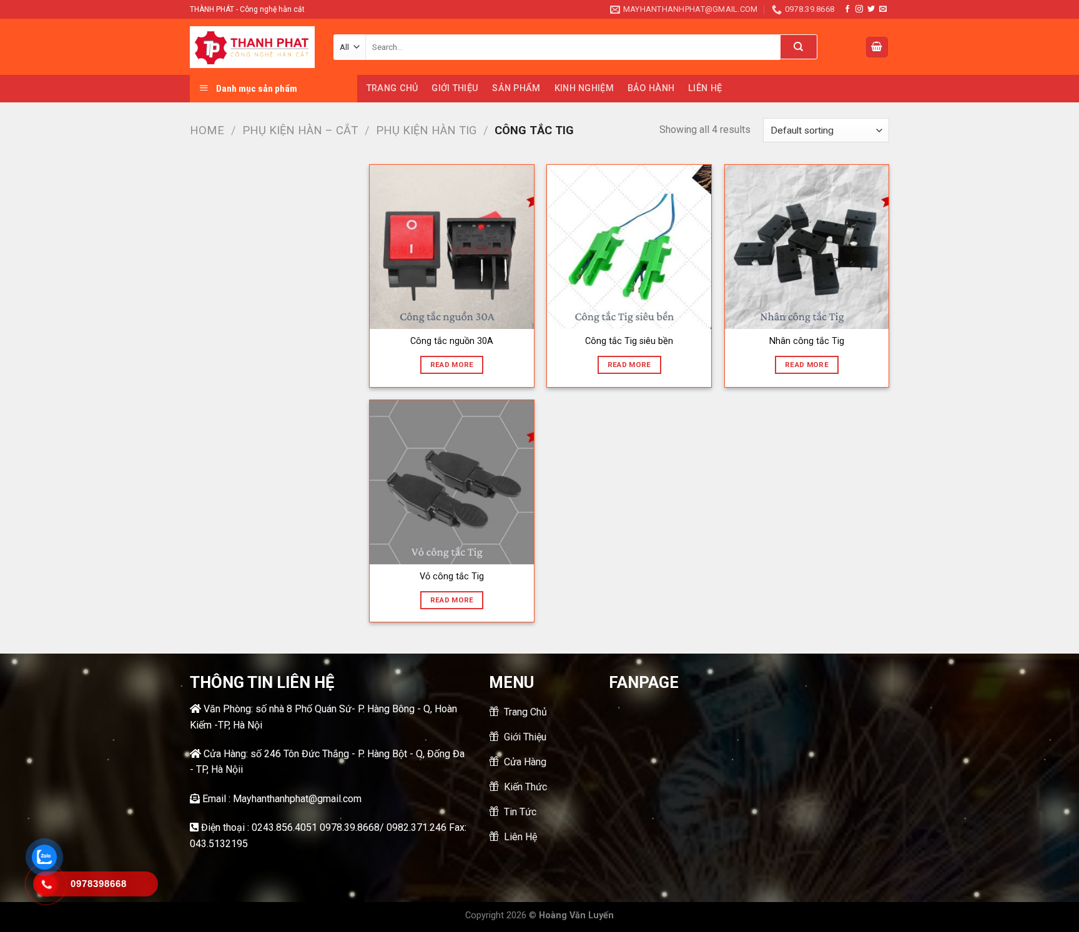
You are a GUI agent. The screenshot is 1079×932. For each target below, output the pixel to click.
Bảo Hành (651, 88)
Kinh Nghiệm (584, 88)
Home (207, 130)
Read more (452, 364)
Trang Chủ (392, 88)
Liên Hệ (705, 88)
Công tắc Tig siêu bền (629, 341)
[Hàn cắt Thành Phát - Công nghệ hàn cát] (252, 47)
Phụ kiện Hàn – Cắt (300, 130)
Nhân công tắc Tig (806, 341)
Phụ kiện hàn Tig (426, 130)
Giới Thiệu (454, 88)
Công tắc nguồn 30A (451, 341)
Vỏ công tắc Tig (452, 576)
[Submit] (798, 46)
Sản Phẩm (516, 88)
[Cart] (877, 47)
